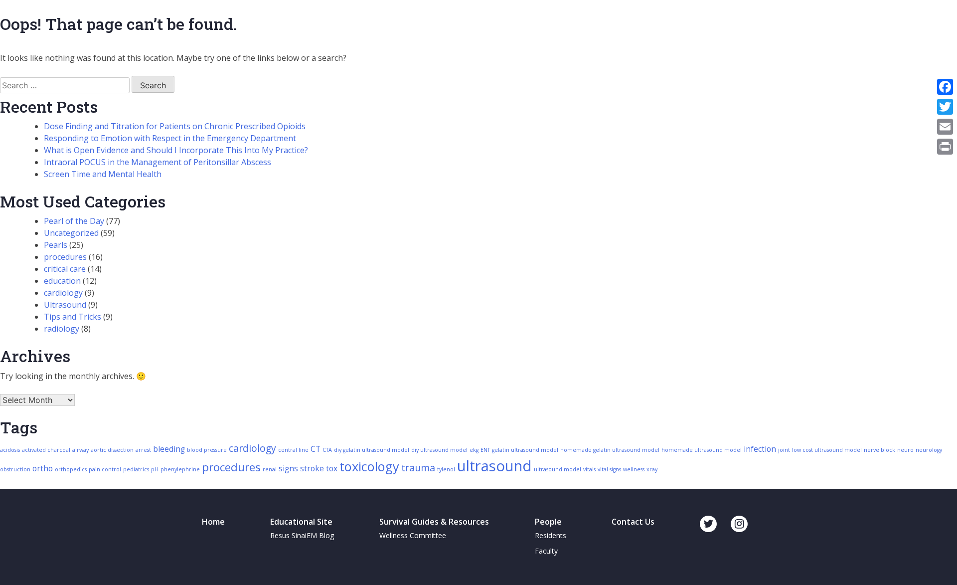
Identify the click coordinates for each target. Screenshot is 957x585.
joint (784, 449)
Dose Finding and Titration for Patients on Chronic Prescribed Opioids (175, 126)
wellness (633, 469)
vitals (589, 469)
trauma (418, 467)
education (62, 280)
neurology (929, 449)
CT (315, 449)
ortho (42, 468)
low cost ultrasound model (827, 449)
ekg (474, 449)
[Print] (945, 147)
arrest (143, 449)
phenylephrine (180, 469)
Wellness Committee (412, 535)
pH (155, 469)
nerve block (879, 449)
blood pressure (207, 449)
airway (80, 449)
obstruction (15, 469)
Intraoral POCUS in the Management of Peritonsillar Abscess (157, 162)
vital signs (609, 469)
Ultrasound (65, 304)
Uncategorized (71, 232)
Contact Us (633, 521)
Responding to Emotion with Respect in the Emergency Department (170, 138)
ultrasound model (557, 469)
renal (270, 469)
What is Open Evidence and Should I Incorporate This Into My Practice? (176, 150)
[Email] (945, 127)
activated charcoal (46, 449)
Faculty (546, 551)
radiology (61, 328)
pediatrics (136, 469)
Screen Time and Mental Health (102, 174)
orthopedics (71, 469)
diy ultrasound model (439, 449)
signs (288, 468)
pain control (105, 469)
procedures (65, 256)
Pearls (55, 244)
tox (331, 468)
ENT (485, 449)
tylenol (446, 469)
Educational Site (301, 521)
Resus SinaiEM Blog (302, 535)
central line (293, 449)
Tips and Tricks (72, 316)
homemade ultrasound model (701, 449)
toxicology (369, 466)
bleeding (169, 449)
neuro (905, 449)
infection (760, 449)
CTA (327, 449)
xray (651, 469)
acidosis (10, 449)
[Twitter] (945, 107)
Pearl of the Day (74, 220)
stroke (312, 468)
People (548, 521)
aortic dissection (112, 449)
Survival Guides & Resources (434, 521)
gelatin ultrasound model (525, 449)
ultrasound (494, 466)
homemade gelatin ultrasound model (609, 449)
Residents (550, 535)
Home (213, 521)
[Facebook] (945, 87)
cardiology (63, 292)
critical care (65, 268)
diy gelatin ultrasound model (371, 449)
